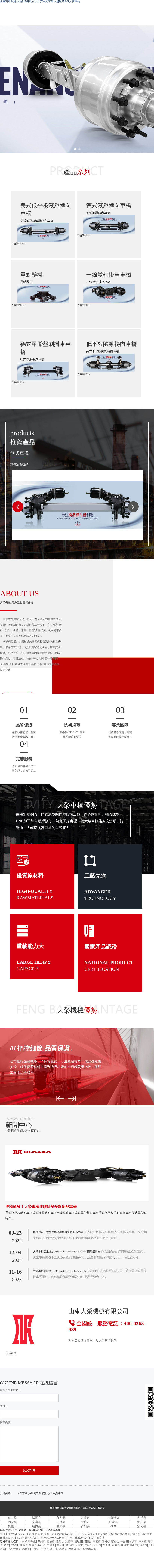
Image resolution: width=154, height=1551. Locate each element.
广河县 (88, 1545)
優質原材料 (30, 875)
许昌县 (124, 1541)
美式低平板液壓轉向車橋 (45, 209)
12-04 (15, 1252)
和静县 (26, 1549)
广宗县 (14, 1545)
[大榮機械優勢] (60, 1098)
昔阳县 (85, 1526)
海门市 (54, 1549)
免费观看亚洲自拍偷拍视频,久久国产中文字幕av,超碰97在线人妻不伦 (40, 1)
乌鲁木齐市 (89, 1549)
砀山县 (42, 1545)
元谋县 (60, 1522)
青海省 (106, 1541)
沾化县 (141, 1526)
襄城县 (78, 1541)
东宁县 (12, 1517)
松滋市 (51, 1541)
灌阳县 (87, 1541)
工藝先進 (95, 876)
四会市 (143, 1545)
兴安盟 (60, 1517)
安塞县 (36, 1522)
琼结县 (63, 1549)
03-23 (15, 1233)
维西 (113, 1526)
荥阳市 (97, 1545)
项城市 (125, 1545)
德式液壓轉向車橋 (108, 205)
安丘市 (141, 1517)
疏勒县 (60, 1541)
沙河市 (133, 1541)
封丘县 (60, 1545)
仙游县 (33, 1545)
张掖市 (85, 1522)
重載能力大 (30, 946)
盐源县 (51, 1545)
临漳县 (24, 1545)
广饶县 (113, 1522)
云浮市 (85, 1517)
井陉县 (17, 1549)
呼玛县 (32, 1541)
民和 (24, 1541)
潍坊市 (69, 1541)
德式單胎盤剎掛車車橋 (45, 348)
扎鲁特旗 (113, 1517)
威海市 (70, 1545)
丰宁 (9, 1549)
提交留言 (29, 1470)
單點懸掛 (31, 275)
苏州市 (41, 1541)
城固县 (36, 1517)
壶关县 (60, 1526)
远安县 (12, 1522)
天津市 (79, 1545)
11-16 (15, 1272)
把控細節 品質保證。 (43, 1048)
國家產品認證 (100, 947)
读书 (6, 1545)
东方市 (143, 1541)
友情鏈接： (6, 1493)
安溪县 (116, 1545)
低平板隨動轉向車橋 (111, 344)
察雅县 (115, 1541)
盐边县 (106, 1545)
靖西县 (36, 1526)
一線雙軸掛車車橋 (108, 275)
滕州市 (134, 1545)
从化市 (12, 1526)
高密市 (97, 1541)
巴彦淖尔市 (75, 1549)
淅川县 (141, 1522)
